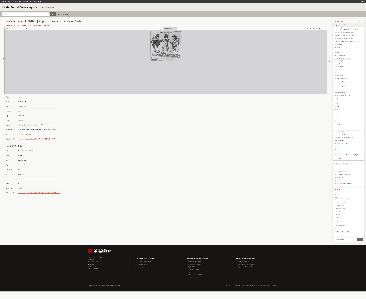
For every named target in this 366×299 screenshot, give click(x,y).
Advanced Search (63, 14)
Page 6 (339, 158)
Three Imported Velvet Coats (342, 58)
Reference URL (26, 25)
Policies (275, 285)
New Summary (338, 44)
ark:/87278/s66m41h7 (25, 134)
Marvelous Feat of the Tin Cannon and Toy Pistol (347, 155)
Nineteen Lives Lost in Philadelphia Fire (345, 32)
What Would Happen (340, 92)
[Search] (53, 14)
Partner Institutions (243, 262)
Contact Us (17, 1)
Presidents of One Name (341, 135)
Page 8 (339, 218)
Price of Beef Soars (340, 186)
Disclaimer (266, 285)
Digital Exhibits (192, 267)
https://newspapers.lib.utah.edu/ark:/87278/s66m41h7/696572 (39, 193)
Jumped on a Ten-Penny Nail (342, 231)
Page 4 (339, 99)
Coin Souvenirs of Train (341, 203)
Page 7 (339, 189)
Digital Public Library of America (247, 267)
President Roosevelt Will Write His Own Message (347, 30)
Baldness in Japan (339, 75)
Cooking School (339, 66)
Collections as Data (193, 269)
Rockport (337, 106)
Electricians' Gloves (340, 208)
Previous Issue (339, 21)
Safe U (258, 285)
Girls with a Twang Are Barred (342, 95)
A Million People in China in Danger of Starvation (347, 41)
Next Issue (359, 21)
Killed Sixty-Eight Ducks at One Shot (344, 137)
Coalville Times (48, 7)
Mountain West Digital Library (246, 264)
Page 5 (339, 124)
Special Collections (144, 264)
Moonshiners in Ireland (341, 163)
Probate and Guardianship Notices (344, 234)
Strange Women (339, 64)
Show (20, 188)
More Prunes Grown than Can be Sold (344, 35)
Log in (363, 1)
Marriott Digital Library (194, 262)
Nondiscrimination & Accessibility (243, 285)
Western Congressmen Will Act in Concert (346, 27)
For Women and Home (340, 55)
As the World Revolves (340, 152)
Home (4, 1)
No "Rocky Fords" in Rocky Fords (343, 174)
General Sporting (339, 177)
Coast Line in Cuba (339, 140)
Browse (10, 1)
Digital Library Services (145, 262)
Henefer (337, 115)
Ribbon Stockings (339, 166)
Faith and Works (339, 169)
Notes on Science (339, 52)
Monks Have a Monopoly (341, 78)
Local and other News (340, 225)
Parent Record (47, 25)
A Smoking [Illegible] (340, 132)
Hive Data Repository (194, 277)
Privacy (228, 285)
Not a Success (338, 90)
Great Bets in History (340, 205)
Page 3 (339, 47)
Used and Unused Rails (341, 171)
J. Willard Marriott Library (95, 257)
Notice (336, 109)
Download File (10, 25)
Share (18, 25)
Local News (338, 84)
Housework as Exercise (341, 87)
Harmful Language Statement (32, 1)
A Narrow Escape (339, 81)
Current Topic (338, 180)
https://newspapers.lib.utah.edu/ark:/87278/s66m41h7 (36, 139)
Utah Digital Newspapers (195, 264)
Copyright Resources (144, 267)
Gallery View (37, 25)
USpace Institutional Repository (197, 274)
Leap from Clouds (339, 129)
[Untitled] (337, 69)
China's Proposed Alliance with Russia (344, 38)
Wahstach (337, 112)
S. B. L (336, 118)
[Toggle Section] (335, 47)
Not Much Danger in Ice (341, 143)
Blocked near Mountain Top (342, 200)
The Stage (337, 146)
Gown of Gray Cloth (340, 61)
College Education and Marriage (343, 183)
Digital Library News (193, 272)
